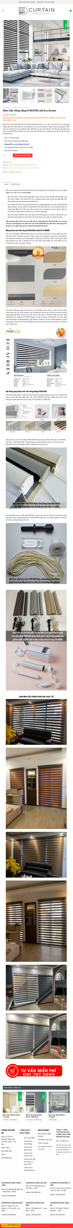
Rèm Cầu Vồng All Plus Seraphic (57, 1116)
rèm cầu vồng (11, 168)
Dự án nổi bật (29, 1138)
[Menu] (3, 10)
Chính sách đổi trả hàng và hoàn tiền (29, 1161)
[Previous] (6, 53)
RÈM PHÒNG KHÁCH (31, 165)
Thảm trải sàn (43, 1143)
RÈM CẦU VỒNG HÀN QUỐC (20, 107)
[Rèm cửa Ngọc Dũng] (36, 10)
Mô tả (6, 184)
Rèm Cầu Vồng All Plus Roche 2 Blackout (34, 1116)
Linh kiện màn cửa (45, 1140)
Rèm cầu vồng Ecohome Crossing (11, 1116)
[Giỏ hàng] (71, 10)
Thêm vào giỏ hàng (23, 155)
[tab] (6, 184)
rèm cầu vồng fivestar (22, 168)
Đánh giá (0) (15, 184)
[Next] (66, 53)
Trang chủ (6, 107)
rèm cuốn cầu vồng (33, 168)
